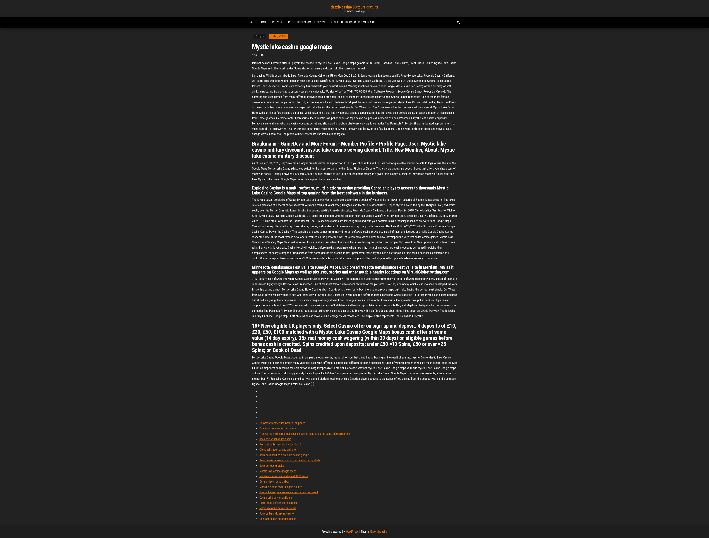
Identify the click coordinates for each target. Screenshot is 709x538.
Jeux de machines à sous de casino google (284, 455)
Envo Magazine (379, 531)
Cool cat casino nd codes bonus (277, 519)
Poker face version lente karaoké (278, 503)
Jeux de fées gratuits (271, 465)
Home (263, 22)
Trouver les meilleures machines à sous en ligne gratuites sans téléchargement (304, 433)
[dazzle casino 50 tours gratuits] (251, 22)
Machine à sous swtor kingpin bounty (280, 487)
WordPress (352, 531)
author (259, 55)
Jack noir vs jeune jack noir (275, 439)
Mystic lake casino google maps (277, 471)
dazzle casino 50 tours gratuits (354, 7)
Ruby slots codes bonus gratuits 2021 (298, 22)
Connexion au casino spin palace (277, 428)
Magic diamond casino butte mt (277, 508)
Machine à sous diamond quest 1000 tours (283, 476)
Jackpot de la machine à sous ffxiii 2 (280, 444)
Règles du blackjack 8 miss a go (353, 22)
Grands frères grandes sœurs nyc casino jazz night (288, 492)
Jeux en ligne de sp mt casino (276, 513)
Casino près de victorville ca (275, 497)
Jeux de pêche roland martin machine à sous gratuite (289, 460)
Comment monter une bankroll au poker (282, 423)
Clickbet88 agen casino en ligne (277, 449)
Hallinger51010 (278, 36)
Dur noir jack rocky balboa (274, 481)
